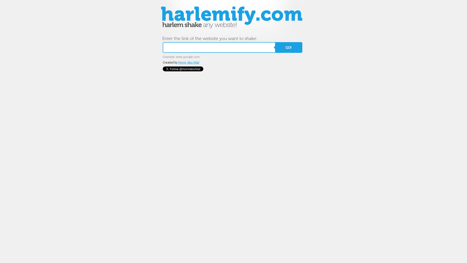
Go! (288, 47)
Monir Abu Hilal (188, 62)
